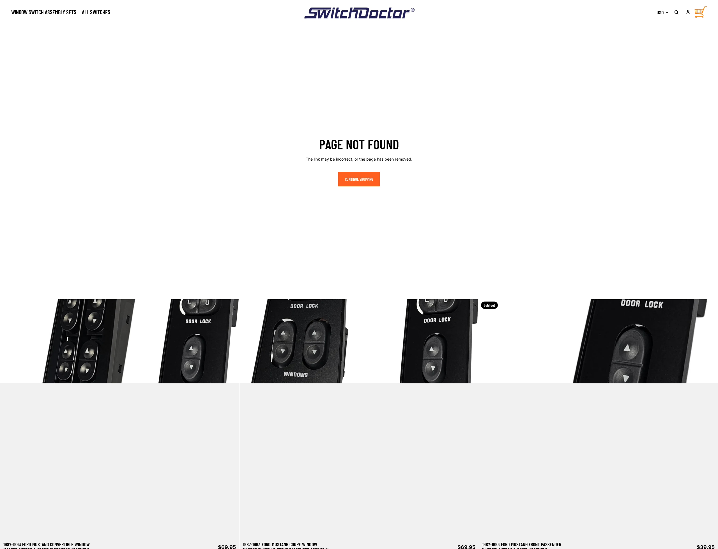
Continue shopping (359, 179)
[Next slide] (230, 419)
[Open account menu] (688, 12)
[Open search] (676, 12)
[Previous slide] (8, 419)
